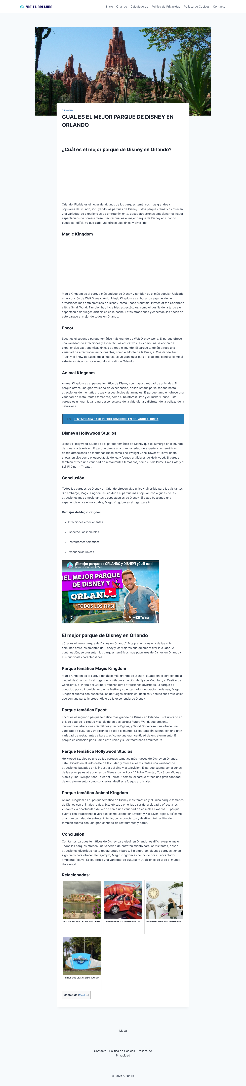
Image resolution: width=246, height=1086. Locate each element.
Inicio (109, 6)
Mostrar (83, 995)
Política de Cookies (197, 6)
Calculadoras (139, 6)
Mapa (123, 1030)
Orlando (121, 6)
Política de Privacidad (166, 6)
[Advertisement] (123, 178)
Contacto (219, 6)
